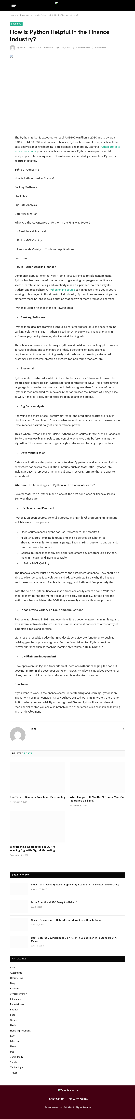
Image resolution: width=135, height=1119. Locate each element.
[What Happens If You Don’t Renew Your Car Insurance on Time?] (97, 777)
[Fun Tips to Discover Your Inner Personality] (37, 777)
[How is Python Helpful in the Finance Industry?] (67, 92)
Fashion (14, 1009)
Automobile (16, 972)
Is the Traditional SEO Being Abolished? (54, 902)
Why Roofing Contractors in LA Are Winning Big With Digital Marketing (32, 848)
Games (13, 1020)
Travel (13, 1072)
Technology (16, 1067)
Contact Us (57, 1099)
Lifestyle (15, 1041)
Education (15, 999)
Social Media (17, 1057)
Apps (12, 967)
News (13, 1046)
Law (12, 1036)
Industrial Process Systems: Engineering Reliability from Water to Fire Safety (75, 884)
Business (16, 24)
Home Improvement (20, 1030)
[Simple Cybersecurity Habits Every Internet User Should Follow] (19, 924)
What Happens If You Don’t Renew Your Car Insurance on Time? (97, 799)
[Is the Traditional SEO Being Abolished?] (19, 906)
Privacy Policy (78, 1099)
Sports (13, 1062)
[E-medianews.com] (67, 5)
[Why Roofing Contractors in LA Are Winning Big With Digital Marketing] (37, 826)
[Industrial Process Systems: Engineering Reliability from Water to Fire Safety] (19, 889)
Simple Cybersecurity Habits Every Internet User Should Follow (66, 920)
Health (13, 1025)
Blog (12, 983)
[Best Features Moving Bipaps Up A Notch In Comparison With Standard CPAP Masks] (19, 942)
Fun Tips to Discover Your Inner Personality (37, 797)
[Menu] (14, 5)
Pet (12, 1051)
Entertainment (18, 1004)
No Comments (83, 48)
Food (12, 1015)
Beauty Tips (16, 978)
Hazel (22, 48)
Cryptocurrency (18, 994)
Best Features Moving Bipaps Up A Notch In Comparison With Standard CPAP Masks (74, 940)
